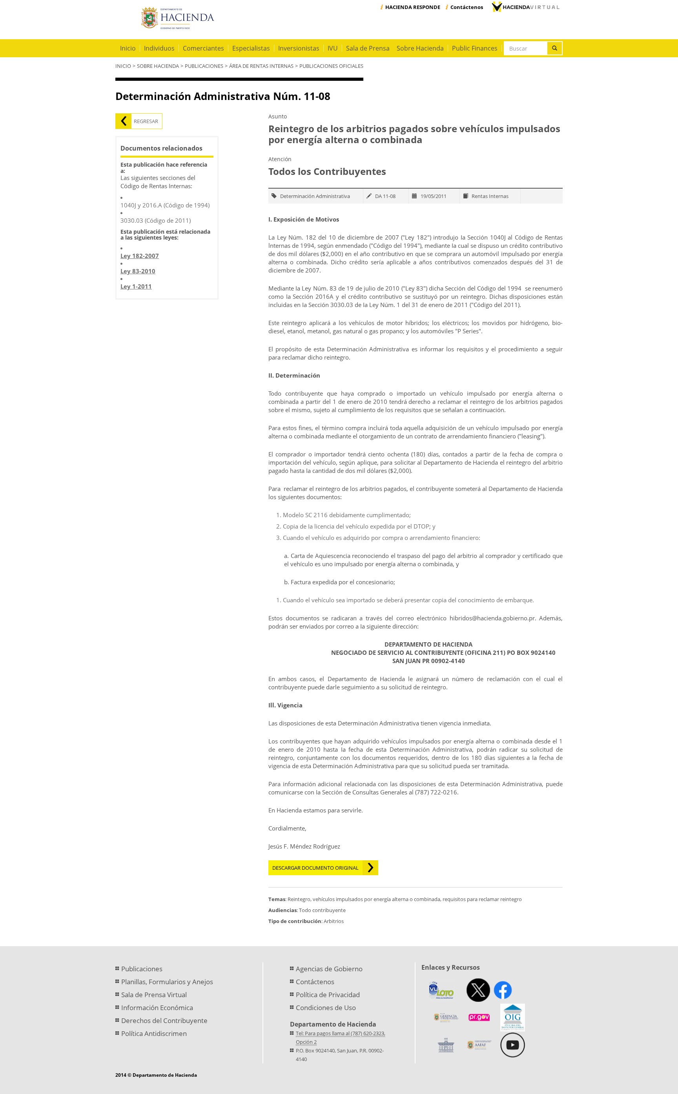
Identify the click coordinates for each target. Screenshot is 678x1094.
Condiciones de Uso (326, 1007)
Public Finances (475, 48)
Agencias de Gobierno (329, 968)
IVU (333, 48)
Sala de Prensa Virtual (154, 994)
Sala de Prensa (368, 48)
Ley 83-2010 (137, 271)
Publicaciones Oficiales (331, 65)
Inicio (128, 48)
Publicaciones (204, 65)
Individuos (159, 48)
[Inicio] (179, 18)
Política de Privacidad (328, 994)
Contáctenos (466, 7)
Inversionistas (298, 48)
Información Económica (157, 1007)
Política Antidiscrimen (154, 1033)
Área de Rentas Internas (261, 65)
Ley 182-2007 (139, 256)
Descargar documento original (315, 867)
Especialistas (251, 48)
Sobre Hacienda (420, 48)
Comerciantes (203, 48)
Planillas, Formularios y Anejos (167, 981)
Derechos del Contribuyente (164, 1020)
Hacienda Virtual (525, 6)
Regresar (146, 121)
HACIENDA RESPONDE (412, 7)
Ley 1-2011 (136, 286)
